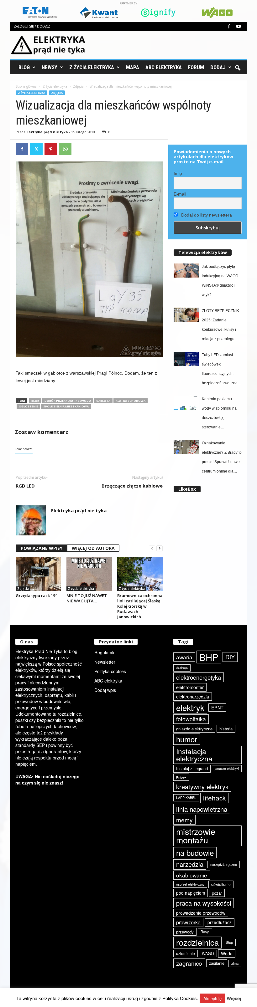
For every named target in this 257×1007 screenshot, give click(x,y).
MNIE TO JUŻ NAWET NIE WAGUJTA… (86, 598)
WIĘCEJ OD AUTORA (93, 548)
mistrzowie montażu (195, 836)
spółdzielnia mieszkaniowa (66, 406)
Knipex (181, 777)
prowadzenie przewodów (200, 913)
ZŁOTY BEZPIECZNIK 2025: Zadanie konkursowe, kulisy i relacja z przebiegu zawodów (220, 326)
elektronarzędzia (192, 696)
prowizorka (188, 922)
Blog (24, 67)
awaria (184, 657)
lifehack (214, 797)
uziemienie (185, 953)
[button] (237, 67)
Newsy (49, 67)
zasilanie (216, 963)
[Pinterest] (51, 149)
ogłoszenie (28, 406)
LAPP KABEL (186, 797)
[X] (36, 149)
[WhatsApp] (65, 149)
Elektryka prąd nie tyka (46, 132)
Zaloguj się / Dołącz (32, 26)
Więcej (234, 998)
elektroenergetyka (198, 677)
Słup (229, 942)
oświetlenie (221, 884)
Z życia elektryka (91, 67)
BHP (208, 657)
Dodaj (218, 67)
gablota (103, 401)
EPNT (217, 707)
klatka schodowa (130, 401)
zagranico (189, 963)
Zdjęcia (78, 86)
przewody (185, 932)
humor (186, 739)
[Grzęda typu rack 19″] (38, 574)
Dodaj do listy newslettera (206, 214)
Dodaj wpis (105, 690)
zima (235, 963)
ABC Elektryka (163, 67)
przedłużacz (219, 922)
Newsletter (104, 662)
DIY (230, 657)
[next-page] (159, 548)
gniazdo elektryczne (194, 729)
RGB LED (25, 486)
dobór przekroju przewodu (68, 401)
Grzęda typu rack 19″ (36, 595)
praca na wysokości (203, 902)
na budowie (195, 852)
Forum (196, 67)
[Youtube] (238, 26)
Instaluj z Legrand (192, 768)
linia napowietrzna (201, 809)
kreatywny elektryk (202, 786)
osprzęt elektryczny (190, 884)
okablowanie (191, 875)
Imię (178, 173)
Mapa (132, 67)
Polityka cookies (110, 671)
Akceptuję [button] (212, 998)
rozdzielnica (197, 942)
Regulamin (105, 652)
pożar (217, 893)
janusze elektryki (227, 768)
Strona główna (26, 86)
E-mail (180, 194)
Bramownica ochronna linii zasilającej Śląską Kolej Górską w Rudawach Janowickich (139, 606)
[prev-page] (152, 548)
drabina (182, 667)
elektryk (190, 707)
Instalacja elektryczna (194, 754)
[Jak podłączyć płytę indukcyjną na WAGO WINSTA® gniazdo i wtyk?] (186, 270)
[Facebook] (229, 26)
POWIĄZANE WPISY (41, 548)
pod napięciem (190, 893)
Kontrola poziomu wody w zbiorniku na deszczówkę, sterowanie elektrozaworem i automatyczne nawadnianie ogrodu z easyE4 (221, 414)
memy (184, 819)
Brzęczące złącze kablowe (132, 486)
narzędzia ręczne (223, 864)
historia (226, 729)
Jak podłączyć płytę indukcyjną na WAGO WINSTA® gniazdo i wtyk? (220, 280)
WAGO (208, 953)
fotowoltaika (191, 719)
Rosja (205, 931)
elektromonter (190, 687)
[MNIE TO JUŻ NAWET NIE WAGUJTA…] (89, 574)
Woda (227, 953)
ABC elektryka (108, 680)
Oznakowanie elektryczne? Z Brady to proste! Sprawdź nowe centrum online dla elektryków (222, 458)
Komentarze (24, 449)
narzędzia (189, 864)
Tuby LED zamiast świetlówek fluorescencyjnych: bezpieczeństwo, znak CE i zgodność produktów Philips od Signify (220, 370)
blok (35, 401)
